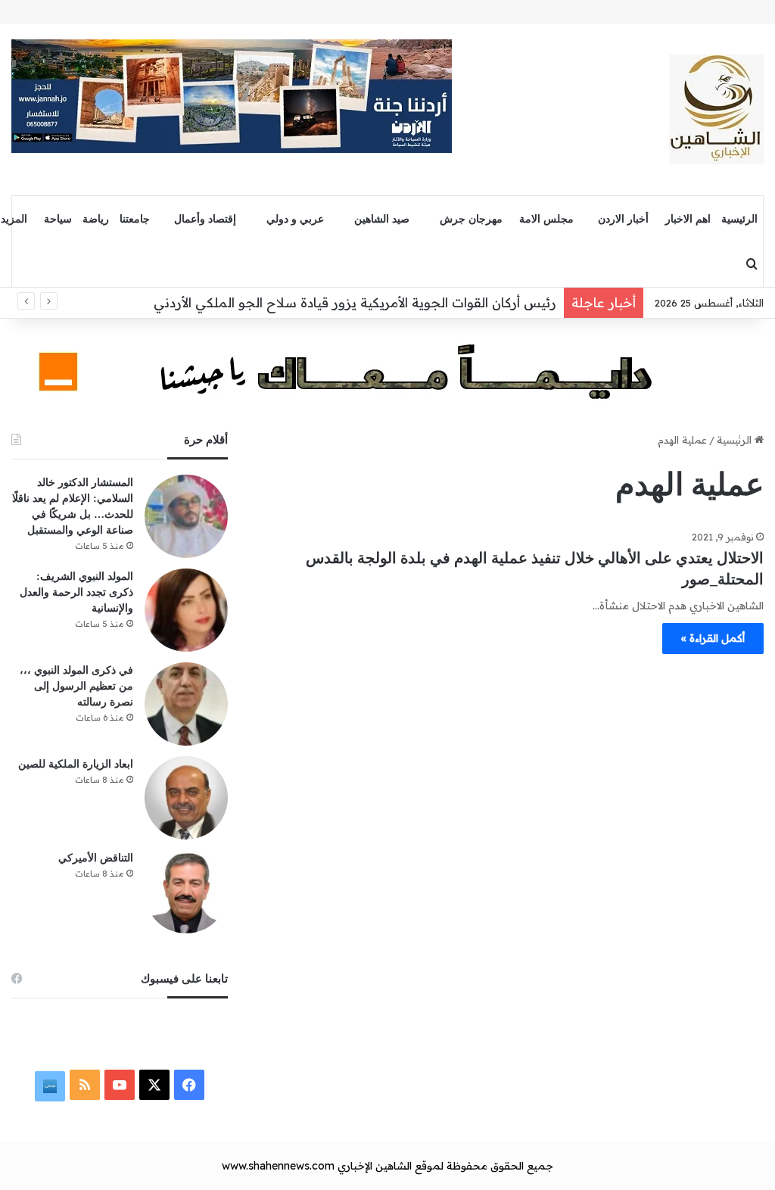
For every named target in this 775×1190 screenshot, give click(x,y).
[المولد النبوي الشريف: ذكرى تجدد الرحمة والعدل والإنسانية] (186, 610)
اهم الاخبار (688, 219)
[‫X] (154, 1085)
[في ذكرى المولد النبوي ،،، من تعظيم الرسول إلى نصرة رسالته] (186, 704)
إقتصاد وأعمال (205, 219)
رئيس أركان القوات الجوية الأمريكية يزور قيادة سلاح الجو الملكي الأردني (355, 302)
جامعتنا (135, 219)
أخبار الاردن (623, 219)
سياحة (58, 219)
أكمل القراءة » (713, 638)
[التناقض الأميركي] (186, 891)
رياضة (95, 219)
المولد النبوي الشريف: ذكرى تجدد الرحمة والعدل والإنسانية (76, 592)
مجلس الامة (546, 219)
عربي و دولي (295, 219)
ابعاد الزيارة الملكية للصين (75, 764)
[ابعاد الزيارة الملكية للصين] (186, 798)
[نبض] (50, 1086)
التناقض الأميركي (95, 858)
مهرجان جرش (471, 219)
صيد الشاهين (381, 219)
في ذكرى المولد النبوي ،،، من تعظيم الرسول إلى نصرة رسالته (76, 686)
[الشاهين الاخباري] (716, 109)
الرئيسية (739, 219)
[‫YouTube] (119, 1085)
